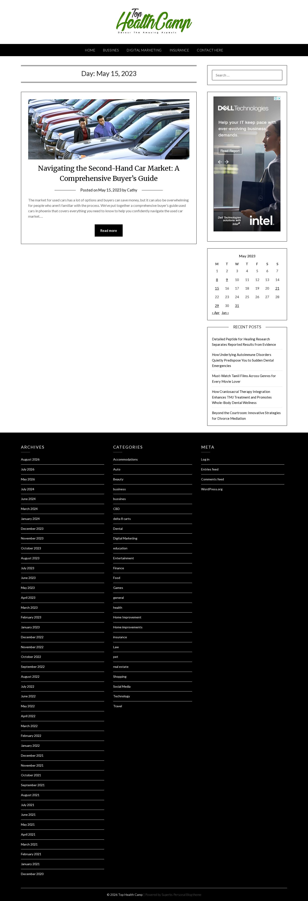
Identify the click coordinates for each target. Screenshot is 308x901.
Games (118, 588)
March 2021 (29, 844)
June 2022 (28, 696)
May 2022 (28, 706)
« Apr (216, 313)
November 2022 (32, 647)
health (117, 607)
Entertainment (123, 558)
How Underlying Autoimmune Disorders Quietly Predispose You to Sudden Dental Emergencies (243, 360)
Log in (205, 459)
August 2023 (30, 558)
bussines (111, 50)
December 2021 (32, 755)
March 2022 (29, 726)
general (118, 597)
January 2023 (30, 627)
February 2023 (31, 617)
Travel (117, 706)
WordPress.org (212, 489)
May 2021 (28, 824)
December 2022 (32, 637)
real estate (121, 666)
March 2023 (29, 607)
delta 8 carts (122, 519)
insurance (179, 50)
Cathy (132, 190)
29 (217, 306)
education (120, 548)
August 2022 (30, 676)
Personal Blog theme (187, 894)
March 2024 (29, 509)
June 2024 (28, 499)
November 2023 (32, 538)
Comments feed (212, 479)
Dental (118, 528)
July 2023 (27, 568)
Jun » (225, 313)
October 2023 (31, 548)
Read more (108, 230)
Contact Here (210, 50)
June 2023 (28, 578)
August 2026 (30, 459)
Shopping (119, 676)
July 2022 (27, 686)
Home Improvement (127, 617)
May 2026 (28, 479)
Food (116, 578)
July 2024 (27, 489)
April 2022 (28, 716)
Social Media (122, 686)
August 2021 (30, 795)
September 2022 (33, 666)
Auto (116, 469)
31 (237, 306)
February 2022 (31, 735)
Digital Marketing (144, 50)
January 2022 (30, 745)
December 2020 (32, 874)
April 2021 (28, 834)
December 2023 (32, 528)
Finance (118, 568)
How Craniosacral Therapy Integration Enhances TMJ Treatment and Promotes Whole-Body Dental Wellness (242, 397)
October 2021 (31, 775)
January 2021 (30, 864)
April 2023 (28, 597)
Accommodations (125, 459)
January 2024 (30, 519)
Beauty (118, 479)
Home (90, 50)
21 (277, 288)
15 (217, 288)
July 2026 (27, 469)
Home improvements (128, 627)
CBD (116, 509)
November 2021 (32, 765)
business (119, 489)
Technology (121, 696)
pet (115, 657)
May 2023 (28, 588)
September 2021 (33, 785)
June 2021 (28, 814)
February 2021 (31, 854)
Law (116, 647)
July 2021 (27, 805)
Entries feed (209, 469)
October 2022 (31, 657)
